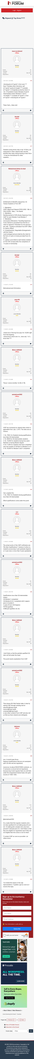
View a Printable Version (12, 1024)
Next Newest (17, 1010)
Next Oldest (8, 1010)
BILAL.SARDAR (17, 350)
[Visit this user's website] (3, 110)
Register (19, 10)
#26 (31, 649)
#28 (31, 756)
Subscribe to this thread (12, 1027)
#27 (31, 700)
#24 (31, 541)
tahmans (17, 726)
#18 (31, 198)
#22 (31, 424)
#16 (31, 80)
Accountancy (16, 1044)
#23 (31, 489)
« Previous (10, 1020)
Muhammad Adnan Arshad (17, 169)
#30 (31, 879)
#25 (31, 591)
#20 (31, 329)
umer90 (17, 300)
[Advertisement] (17, 34)
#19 (31, 284)
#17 (31, 146)
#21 (31, 379)
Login (14, 10)
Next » (23, 1020)
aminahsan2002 (17, 394)
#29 (31, 815)
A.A (17, 512)
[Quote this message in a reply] (30, 110)
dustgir (17, 116)
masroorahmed (17, 51)
